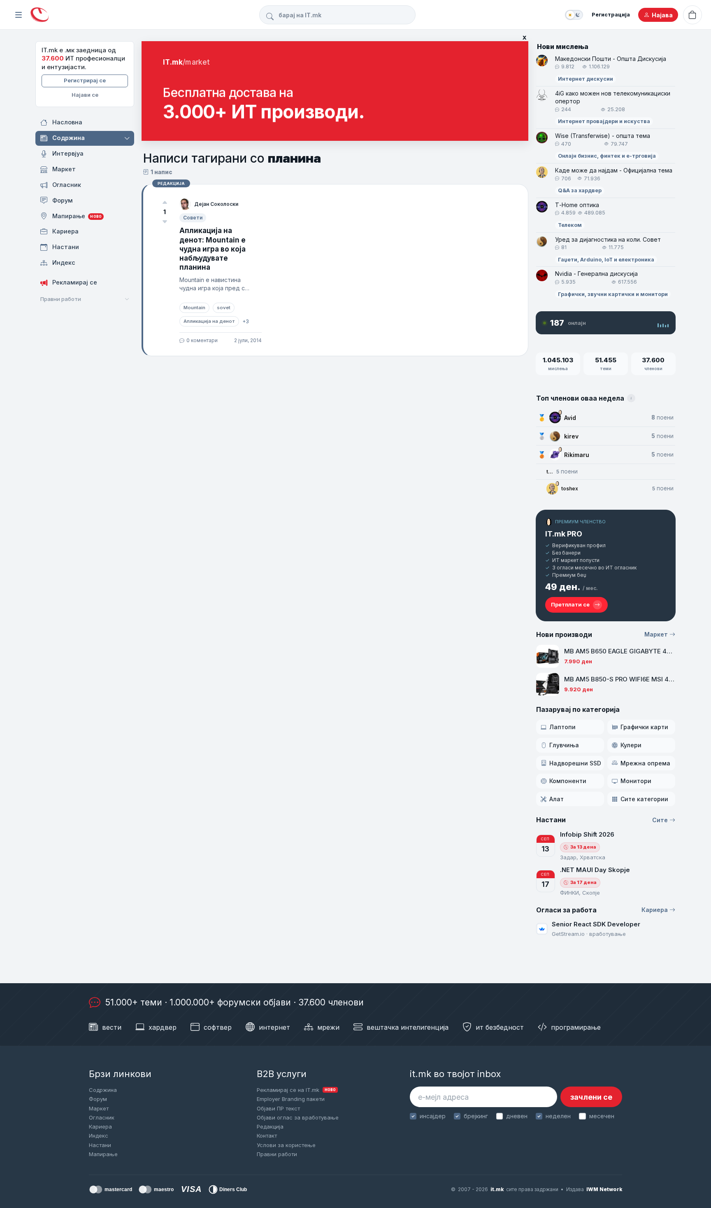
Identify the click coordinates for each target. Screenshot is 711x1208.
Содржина (103, 1090)
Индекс (98, 1135)
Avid (570, 417)
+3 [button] (245, 321)
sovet (223, 307)
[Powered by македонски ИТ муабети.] (39, 15)
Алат (556, 798)
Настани (100, 1145)
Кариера (654, 909)
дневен (516, 1115)
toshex (569, 488)
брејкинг (476, 1115)
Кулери (630, 745)
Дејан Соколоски (216, 204)
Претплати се (570, 604)
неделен (558, 1115)
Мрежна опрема (645, 763)
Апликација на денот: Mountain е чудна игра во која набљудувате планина (212, 248)
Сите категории (644, 798)
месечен (601, 1115)
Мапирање (103, 1154)
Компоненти (567, 780)
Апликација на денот (209, 321)
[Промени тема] (574, 15)
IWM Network (604, 1189)
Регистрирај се (85, 80)
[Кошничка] (692, 14)
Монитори (635, 780)
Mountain (194, 307)
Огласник (101, 1117)
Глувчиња (564, 745)
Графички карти (644, 726)
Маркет (656, 634)
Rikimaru (576, 454)
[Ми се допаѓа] (164, 202)
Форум (98, 1099)
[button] (127, 138)
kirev (571, 436)
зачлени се (591, 1097)
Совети (192, 218)
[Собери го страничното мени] (19, 15)
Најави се (85, 94)
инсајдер (433, 1115)
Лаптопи (562, 726)
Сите (660, 819)
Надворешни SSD (575, 763)
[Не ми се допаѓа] (164, 221)
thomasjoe (549, 472)
